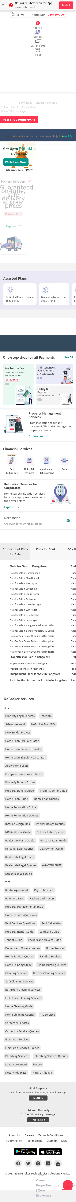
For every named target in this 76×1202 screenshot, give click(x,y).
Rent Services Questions (20, 923)
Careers (29, 1135)
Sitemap (51, 1141)
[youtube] (58, 1163)
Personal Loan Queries (19, 848)
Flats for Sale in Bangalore (28, 566)
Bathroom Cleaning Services (23, 989)
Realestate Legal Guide (19, 857)
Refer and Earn (14, 898)
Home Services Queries (19, 956)
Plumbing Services (16, 1056)
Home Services (55, 948)
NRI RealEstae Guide (18, 832)
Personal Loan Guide (53, 840)
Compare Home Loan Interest (24, 774)
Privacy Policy (13, 1141)
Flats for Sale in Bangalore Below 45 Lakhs (32, 625)
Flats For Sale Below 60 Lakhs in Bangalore (32, 635)
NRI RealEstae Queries (50, 832)
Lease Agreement (16, 1064)
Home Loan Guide (16, 799)
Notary (37, 1064)
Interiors (46, 716)
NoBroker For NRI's (43, 724)
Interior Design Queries (50, 824)
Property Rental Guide (19, 931)
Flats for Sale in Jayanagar (23, 620)
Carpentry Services (17, 1023)
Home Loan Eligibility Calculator (25, 757)
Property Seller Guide (53, 791)
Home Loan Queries (46, 799)
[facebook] (18, 1163)
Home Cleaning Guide (19, 1006)
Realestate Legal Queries (20, 865)
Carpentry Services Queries (22, 1031)
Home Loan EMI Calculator (22, 741)
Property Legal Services (20, 716)
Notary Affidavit (42, 1072)
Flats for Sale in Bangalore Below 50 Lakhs (32, 630)
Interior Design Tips (17, 824)
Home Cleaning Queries (20, 1014)
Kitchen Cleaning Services (49, 973)
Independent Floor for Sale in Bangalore (35, 674)
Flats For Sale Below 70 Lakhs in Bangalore (32, 641)
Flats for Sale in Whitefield (23, 588)
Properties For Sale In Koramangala (28, 663)
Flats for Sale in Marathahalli (24, 578)
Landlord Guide (49, 931)
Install (66, 5)
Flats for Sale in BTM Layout (24, 614)
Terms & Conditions (50, 1135)
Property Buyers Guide (19, 791)
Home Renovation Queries (21, 815)
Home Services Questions (21, 915)
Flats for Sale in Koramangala (25, 572)
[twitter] (28, 1163)
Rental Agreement (16, 890)
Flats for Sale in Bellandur (23, 599)
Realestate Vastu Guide (19, 840)
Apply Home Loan (16, 766)
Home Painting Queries (52, 965)
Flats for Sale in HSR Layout (24, 583)
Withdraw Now (16, 162)
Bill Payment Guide (52, 848)
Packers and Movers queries (22, 948)
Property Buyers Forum (20, 782)
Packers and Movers (42, 898)
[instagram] (38, 1163)
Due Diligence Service (18, 873)
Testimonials (34, 1141)
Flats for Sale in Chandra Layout (26, 604)
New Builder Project (17, 732)
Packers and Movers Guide (44, 940)
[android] (25, 1151)
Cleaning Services (16, 973)
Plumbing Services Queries (51, 1056)
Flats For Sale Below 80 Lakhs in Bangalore (32, 646)
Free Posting (38, 1119)
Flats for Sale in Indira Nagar (24, 593)
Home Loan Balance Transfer (23, 749)
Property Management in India (24, 906)
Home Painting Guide (18, 965)
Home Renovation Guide (20, 807)
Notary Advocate (15, 1072)
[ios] (50, 1151)
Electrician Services (17, 1039)
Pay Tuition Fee (43, 890)
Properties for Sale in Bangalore (30, 657)
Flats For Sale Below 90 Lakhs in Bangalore (32, 651)
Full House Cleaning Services (23, 998)
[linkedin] (48, 1163)
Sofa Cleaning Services (19, 981)
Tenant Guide (13, 940)
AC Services (48, 1014)
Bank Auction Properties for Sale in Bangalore (38, 680)
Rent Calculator (51, 923)
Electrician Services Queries (22, 1048)
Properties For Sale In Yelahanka (27, 668)
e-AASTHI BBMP (52, 865)
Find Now (38, 1097)
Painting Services (50, 956)
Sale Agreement (15, 724)
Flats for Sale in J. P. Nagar (23, 609)
